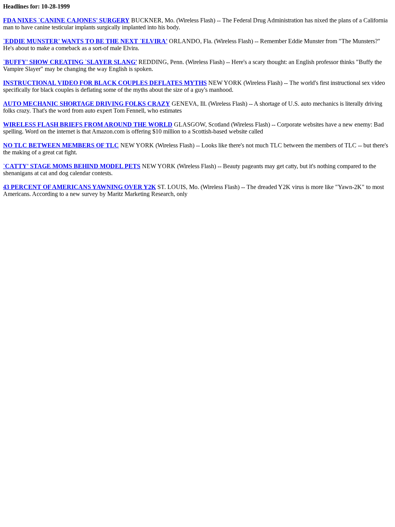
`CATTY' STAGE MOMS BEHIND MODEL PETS (71, 166)
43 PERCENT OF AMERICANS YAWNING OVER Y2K (79, 187)
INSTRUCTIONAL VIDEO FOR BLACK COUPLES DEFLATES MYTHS (105, 82)
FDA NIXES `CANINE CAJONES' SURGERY (66, 20)
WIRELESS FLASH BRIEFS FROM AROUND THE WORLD (87, 124)
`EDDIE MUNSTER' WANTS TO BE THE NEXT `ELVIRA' (85, 41)
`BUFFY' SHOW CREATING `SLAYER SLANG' (70, 62)
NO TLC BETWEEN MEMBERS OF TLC (61, 145)
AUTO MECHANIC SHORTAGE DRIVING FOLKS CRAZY (86, 103)
